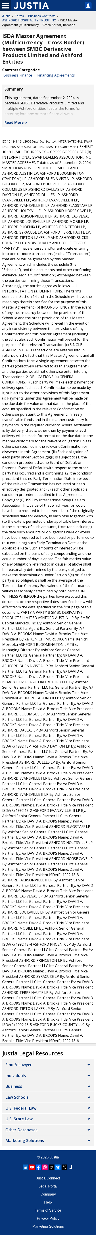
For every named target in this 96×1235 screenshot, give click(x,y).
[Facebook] (38, 1167)
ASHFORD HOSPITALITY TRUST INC (29, 20)
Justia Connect (48, 1178)
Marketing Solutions (24, 1140)
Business (13, 1086)
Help (48, 1202)
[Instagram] (45, 1167)
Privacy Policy (48, 1218)
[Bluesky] (58, 1167)
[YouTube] (32, 1167)
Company (48, 1194)
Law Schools (17, 1097)
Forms (19, 16)
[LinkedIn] (25, 1167)
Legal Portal (48, 1186)
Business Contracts (41, 16)
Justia (6, 16)
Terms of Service (48, 1210)
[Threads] (51, 1167)
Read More (14, 122)
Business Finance (17, 75)
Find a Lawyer (18, 1064)
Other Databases (21, 1129)
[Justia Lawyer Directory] (70, 1167)
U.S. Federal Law (20, 1108)
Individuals (15, 1075)
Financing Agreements (56, 75)
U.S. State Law (19, 1118)
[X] (64, 1167)
